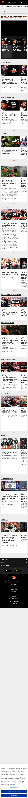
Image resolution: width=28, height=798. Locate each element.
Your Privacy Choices (14, 598)
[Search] (23, 2)
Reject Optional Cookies (14, 791)
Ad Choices (14, 596)
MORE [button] (14, 290)
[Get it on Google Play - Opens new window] (18, 571)
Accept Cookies (14, 795)
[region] (14, 781)
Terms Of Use (14, 591)
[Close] (26, 766)
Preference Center (14, 603)
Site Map (14, 593)
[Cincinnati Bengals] (14, 577)
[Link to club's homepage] (3, 2)
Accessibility (14, 586)
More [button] (14, 94)
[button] (14, 31)
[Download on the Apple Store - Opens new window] (8, 571)
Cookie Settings (14, 601)
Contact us (14, 589)
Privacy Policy (14, 584)
